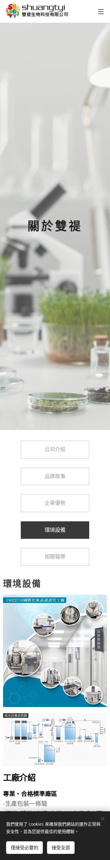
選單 (101, 11)
